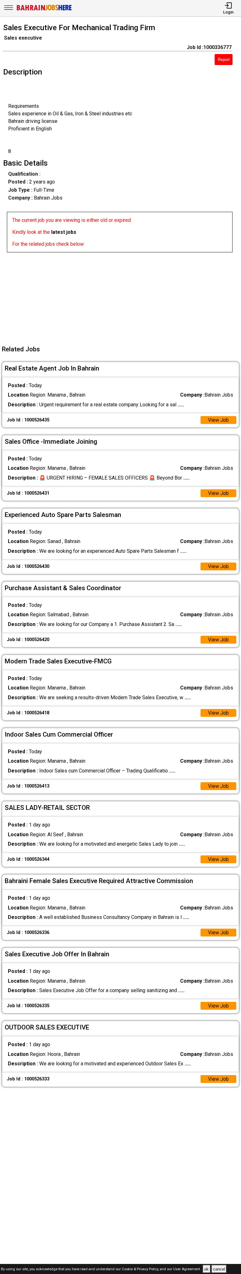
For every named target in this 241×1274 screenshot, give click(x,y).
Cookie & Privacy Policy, (141, 1269)
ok (206, 1269)
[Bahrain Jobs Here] (44, 10)
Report (224, 59)
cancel (219, 1269)
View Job (218, 420)
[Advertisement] (122, 296)
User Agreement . (187, 1269)
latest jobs (63, 232)
